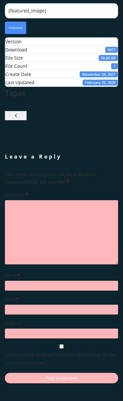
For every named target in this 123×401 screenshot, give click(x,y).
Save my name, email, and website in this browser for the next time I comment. (60, 359)
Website (13, 323)
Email (12, 299)
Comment (16, 195)
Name (12, 275)
